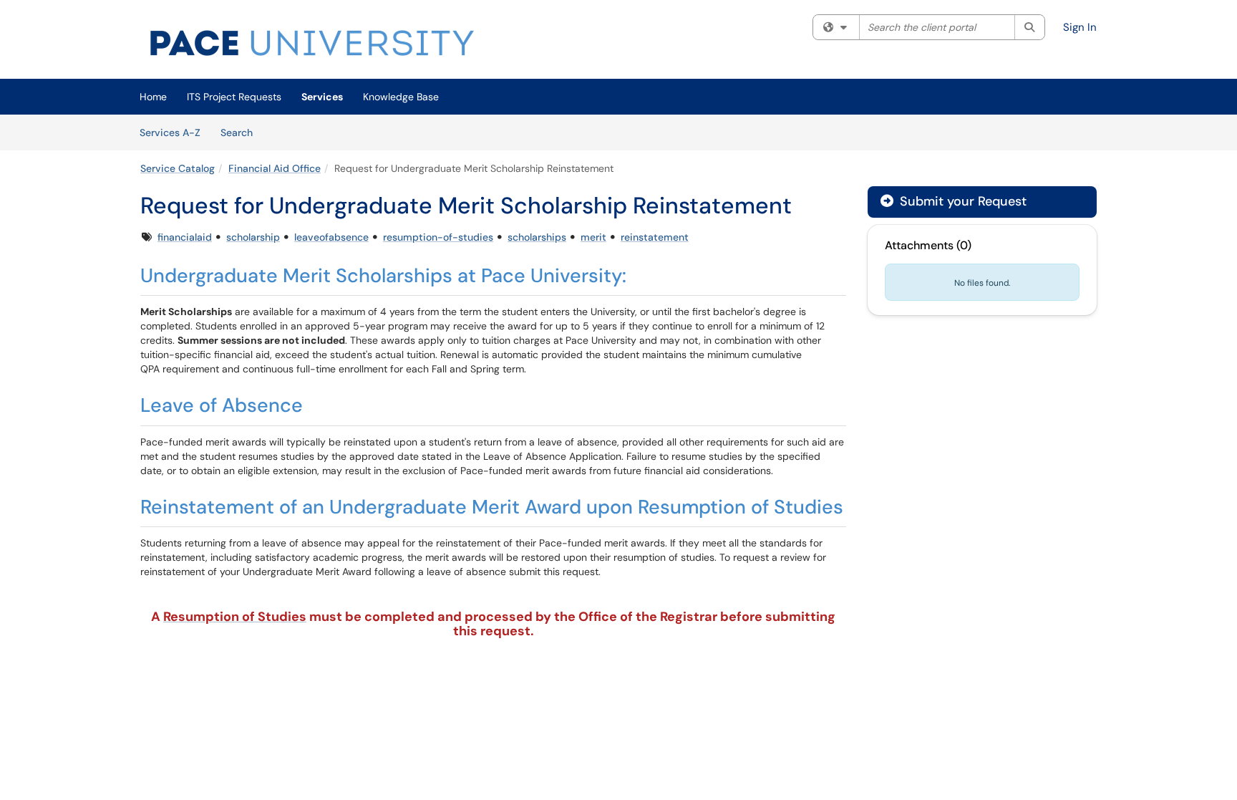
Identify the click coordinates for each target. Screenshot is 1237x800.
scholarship (253, 237)
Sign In (1080, 27)
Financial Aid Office (274, 168)
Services (322, 96)
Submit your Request (961, 201)
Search (241, 132)
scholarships (537, 237)
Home (153, 96)
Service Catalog (177, 168)
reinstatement (655, 237)
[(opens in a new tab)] (312, 43)
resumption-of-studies (438, 237)
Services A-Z (170, 132)
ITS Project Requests (234, 96)
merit (593, 237)
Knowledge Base (401, 96)
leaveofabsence (331, 237)
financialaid (184, 237)
